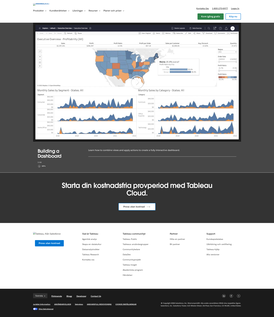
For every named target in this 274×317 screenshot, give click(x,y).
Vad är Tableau (90, 233)
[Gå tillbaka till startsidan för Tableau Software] (45, 3)
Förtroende (56, 296)
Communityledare (131, 249)
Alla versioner (212, 254)
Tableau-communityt (134, 233)
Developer (81, 296)
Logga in (235, 8)
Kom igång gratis (210, 16)
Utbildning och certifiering (219, 244)
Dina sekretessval (46, 309)
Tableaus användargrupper (135, 244)
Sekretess (79, 304)
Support (210, 233)
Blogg (69, 296)
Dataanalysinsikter (90, 249)
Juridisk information (42, 304)
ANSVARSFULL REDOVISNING (99, 304)
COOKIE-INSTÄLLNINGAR (126, 304)
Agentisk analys (89, 239)
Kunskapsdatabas (214, 239)
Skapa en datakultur (91, 244)
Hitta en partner (177, 239)
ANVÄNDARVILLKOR (62, 304)
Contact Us (96, 296)
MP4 (44, 166)
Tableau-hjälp (212, 249)
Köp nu (233, 16)
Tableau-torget (130, 265)
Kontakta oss (202, 8)
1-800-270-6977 (220, 8)
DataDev (127, 254)
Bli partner (175, 244)
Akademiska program (133, 270)
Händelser (127, 275)
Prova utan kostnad (134, 206)
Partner (174, 233)
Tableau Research (90, 254)
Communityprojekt (132, 259)
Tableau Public (130, 239)
